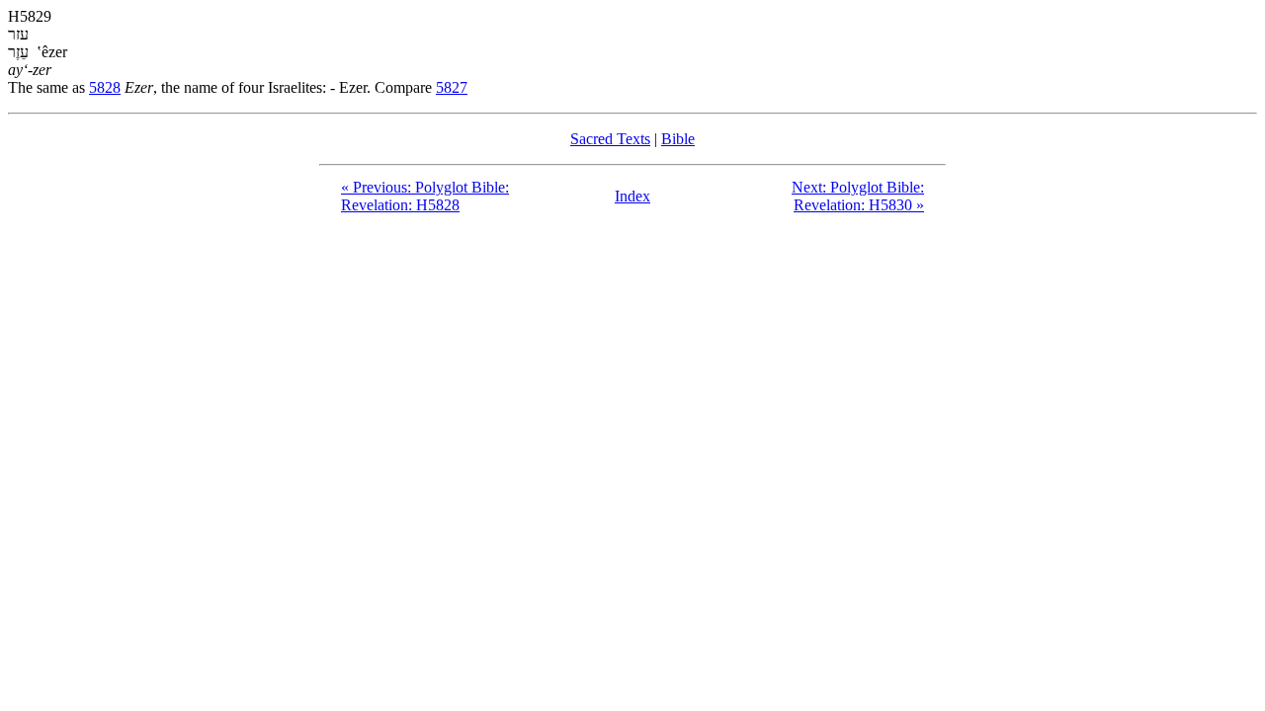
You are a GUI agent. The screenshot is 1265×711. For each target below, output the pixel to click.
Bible (678, 138)
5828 (105, 87)
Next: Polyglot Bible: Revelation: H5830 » (858, 196)
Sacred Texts (610, 138)
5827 (451, 87)
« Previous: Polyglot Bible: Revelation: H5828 (425, 196)
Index (632, 196)
